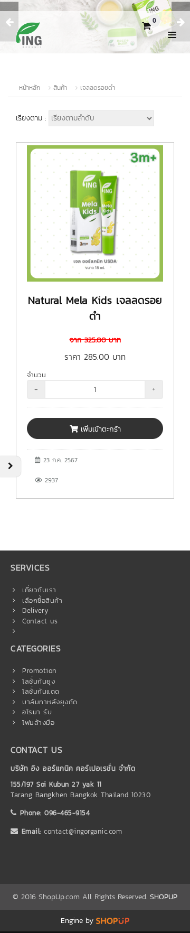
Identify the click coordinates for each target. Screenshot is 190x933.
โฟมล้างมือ (38, 722)
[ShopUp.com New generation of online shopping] (112, 920)
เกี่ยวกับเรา (39, 590)
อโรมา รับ (37, 712)
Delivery (35, 610)
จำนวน (36, 375)
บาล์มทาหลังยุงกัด (50, 702)
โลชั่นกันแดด (41, 691)
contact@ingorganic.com (83, 831)
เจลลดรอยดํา (97, 87)
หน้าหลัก (29, 87)
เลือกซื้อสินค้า (42, 600)
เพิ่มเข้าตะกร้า (99, 429)
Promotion (39, 671)
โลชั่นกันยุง (38, 681)
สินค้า (60, 87)
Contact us (40, 621)
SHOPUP (163, 896)
